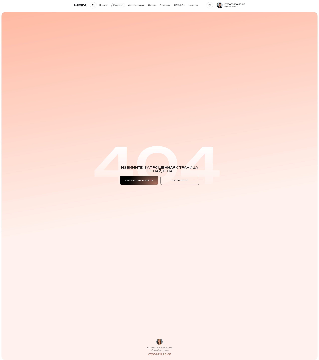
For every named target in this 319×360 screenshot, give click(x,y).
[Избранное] (210, 5)
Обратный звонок (230, 6)
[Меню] (93, 5)
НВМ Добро (179, 5)
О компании (165, 5)
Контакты (193, 5)
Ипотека (152, 5)
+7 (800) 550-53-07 (234, 4)
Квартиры (117, 5)
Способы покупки (136, 5)
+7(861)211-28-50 (159, 354)
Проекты (103, 5)
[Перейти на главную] (80, 5)
